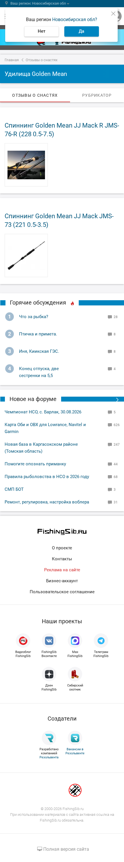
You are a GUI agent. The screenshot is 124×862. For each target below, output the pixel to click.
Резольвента (49, 757)
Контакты (62, 558)
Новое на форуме (33, 398)
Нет (41, 31)
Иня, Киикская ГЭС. (39, 351)
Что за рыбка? (33, 316)
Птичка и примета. (38, 334)
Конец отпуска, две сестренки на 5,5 (39, 372)
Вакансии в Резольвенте (75, 751)
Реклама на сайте (62, 569)
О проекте (62, 548)
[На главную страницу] (62, 532)
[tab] (35, 95)
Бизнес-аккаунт (62, 580)
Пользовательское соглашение (62, 591)
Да (81, 31)
